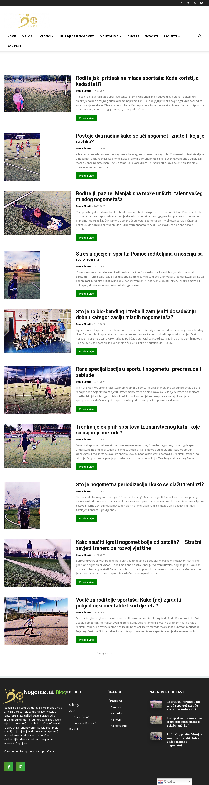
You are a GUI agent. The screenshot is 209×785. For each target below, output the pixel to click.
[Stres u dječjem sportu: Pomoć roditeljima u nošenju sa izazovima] (22, 275)
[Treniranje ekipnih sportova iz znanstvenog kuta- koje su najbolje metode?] (37, 446)
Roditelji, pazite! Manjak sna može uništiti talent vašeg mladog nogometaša (184, 739)
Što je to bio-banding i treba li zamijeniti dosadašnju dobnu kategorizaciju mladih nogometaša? (136, 314)
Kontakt (14, 46)
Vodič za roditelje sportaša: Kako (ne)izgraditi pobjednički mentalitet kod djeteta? (128, 603)
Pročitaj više (86, 118)
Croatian (169, 781)
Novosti (151, 36)
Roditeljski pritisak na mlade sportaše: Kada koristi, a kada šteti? (183, 705)
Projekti (170, 36)
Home (11, 36)
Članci (45, 36)
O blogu (28, 36)
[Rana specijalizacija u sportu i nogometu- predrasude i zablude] (37, 390)
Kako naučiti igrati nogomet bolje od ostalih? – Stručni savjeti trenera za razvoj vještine (138, 545)
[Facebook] (181, 3)
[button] (200, 37)
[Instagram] (188, 3)
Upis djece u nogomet (77, 36)
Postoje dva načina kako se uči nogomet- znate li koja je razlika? (184, 721)
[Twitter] (195, 3)
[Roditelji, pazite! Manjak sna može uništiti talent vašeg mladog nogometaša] (37, 213)
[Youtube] (201, 3)
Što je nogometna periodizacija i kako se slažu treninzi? (140, 484)
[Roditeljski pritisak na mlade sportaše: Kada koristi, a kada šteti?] (37, 93)
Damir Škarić (83, 90)
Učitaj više (103, 653)
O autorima (109, 36)
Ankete (133, 36)
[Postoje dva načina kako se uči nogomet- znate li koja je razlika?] (22, 157)
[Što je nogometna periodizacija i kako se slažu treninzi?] (22, 505)
